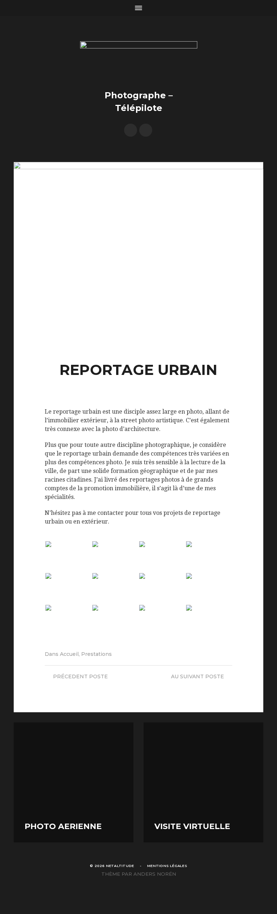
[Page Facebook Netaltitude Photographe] (130, 130)
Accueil (69, 654)
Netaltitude (120, 866)
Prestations (96, 654)
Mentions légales (167, 866)
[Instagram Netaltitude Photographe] (145, 130)
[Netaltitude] (138, 60)
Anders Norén (154, 874)
